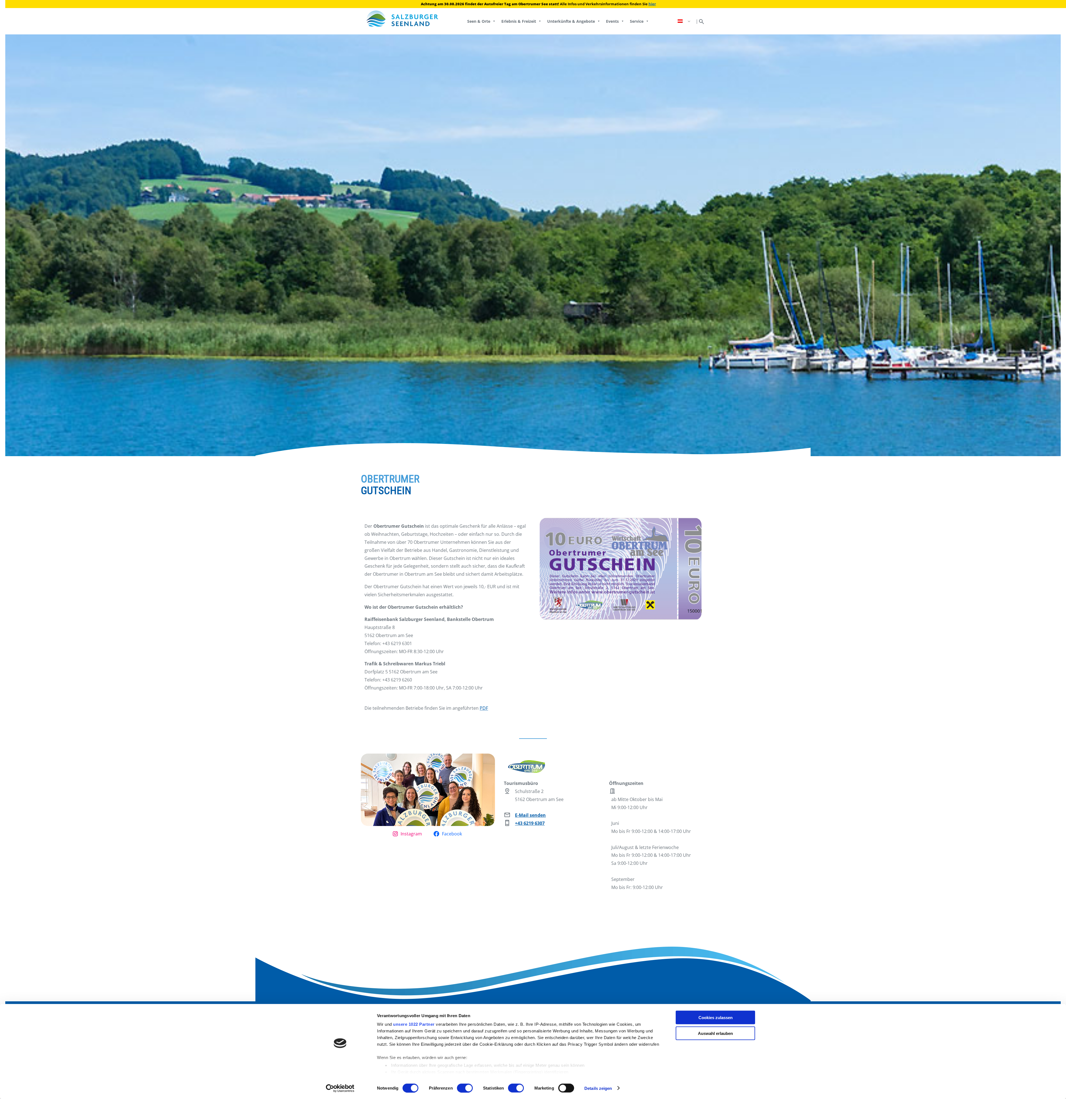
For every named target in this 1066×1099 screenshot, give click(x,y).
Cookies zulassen (715, 1017)
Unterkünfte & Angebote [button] (571, 21)
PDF (484, 708)
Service (636, 21)
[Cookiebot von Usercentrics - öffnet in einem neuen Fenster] (340, 1088)
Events (612, 21)
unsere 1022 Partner (414, 1024)
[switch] (465, 1087)
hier (652, 3)
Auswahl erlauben (715, 1033)
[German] (684, 21)
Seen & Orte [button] (478, 21)
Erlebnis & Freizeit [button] (518, 21)
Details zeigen (598, 1088)
